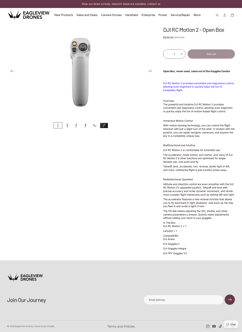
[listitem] (197, 15)
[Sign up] (230, 300)
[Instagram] (208, 326)
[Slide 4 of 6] (85, 125)
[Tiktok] (220, 326)
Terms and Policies (121, 326)
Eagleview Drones (24, 326)
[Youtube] (214, 326)
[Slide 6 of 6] (104, 125)
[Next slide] (151, 71)
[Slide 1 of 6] (58, 125)
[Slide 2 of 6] (67, 125)
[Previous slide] (11, 71)
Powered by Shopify (44, 326)
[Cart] (232, 15)
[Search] (217, 15)
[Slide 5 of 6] (95, 125)
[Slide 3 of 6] (76, 125)
